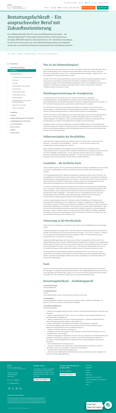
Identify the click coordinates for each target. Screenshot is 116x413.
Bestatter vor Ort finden (41, 380)
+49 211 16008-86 (66, 371)
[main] (75, 208)
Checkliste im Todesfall (66, 374)
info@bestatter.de (14, 383)
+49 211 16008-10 (14, 380)
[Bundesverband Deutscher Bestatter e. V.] (16, 6)
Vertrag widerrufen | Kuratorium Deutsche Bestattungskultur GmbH (26, 402)
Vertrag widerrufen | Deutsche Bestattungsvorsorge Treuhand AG (26, 399)
